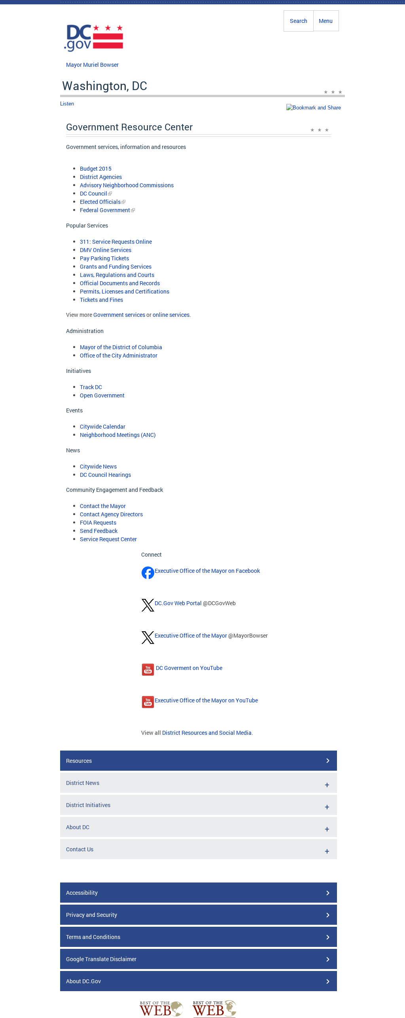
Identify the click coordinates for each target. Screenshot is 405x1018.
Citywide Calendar (102, 426)
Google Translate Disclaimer (101, 959)
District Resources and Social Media (207, 732)
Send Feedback (98, 530)
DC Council (93, 193)
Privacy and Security (91, 914)
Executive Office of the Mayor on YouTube (206, 700)
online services (171, 314)
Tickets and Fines (101, 299)
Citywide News (98, 466)
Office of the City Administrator (118, 355)
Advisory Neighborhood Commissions (127, 185)
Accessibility (82, 892)
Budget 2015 (96, 168)
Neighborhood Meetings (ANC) (118, 434)
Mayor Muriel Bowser (92, 64)
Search (298, 20)
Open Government (102, 395)
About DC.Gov (83, 981)
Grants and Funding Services (115, 266)
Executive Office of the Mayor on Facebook (207, 570)
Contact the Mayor (103, 506)
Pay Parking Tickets (104, 258)
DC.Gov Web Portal (178, 603)
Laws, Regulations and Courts (117, 274)
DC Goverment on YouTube (188, 668)
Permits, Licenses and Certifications (124, 291)
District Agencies (101, 177)
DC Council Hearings (105, 474)
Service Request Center (108, 539)
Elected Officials (100, 201)
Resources (79, 760)
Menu (326, 20)
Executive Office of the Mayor (191, 635)
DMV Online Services (105, 250)
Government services (119, 314)
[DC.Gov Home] (93, 50)
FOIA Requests (98, 522)
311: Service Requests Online (116, 241)
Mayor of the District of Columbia (121, 347)
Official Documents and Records (120, 283)
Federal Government (105, 210)
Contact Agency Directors (111, 514)
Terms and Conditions (93, 937)
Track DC (91, 387)
